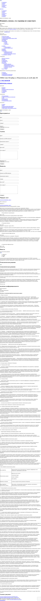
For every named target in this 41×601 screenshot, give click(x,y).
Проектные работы (5, 36)
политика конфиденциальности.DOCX (7, 597)
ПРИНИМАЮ (2, 600)
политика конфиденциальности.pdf (6, 596)
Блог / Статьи (4, 68)
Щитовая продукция (8, 52)
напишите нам (7, 31)
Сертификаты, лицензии (6, 54)
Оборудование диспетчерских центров (9, 108)
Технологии (4, 5)
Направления (4, 41)
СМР (3, 97)
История (3, 59)
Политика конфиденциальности (8, 89)
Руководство (4, 60)
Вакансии (6, 67)
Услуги (3, 4)
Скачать (16, 596)
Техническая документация (7, 75)
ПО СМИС (4, 40)
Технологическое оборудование (10, 53)
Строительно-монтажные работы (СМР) (9, 38)
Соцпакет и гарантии (8, 66)
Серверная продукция (8, 51)
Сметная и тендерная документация (8, 96)
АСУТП (5, 43)
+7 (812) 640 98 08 (5, 80)
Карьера (3, 6)
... (4, 45)
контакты (1, 8)
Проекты (3, 3)
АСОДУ (5, 42)
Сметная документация (6, 37)
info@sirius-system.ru (6, 83)
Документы (4, 7)
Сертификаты (4, 73)
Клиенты (3, 48)
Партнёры (4, 49)
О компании (4, 2)
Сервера (3, 104)
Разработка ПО (5, 39)
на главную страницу (12, 29)
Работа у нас (4, 63)
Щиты (3, 105)
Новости (3, 88)
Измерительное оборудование (7, 107)
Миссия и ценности (5, 58)
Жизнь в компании (7, 64)
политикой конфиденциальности (15, 599)
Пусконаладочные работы (7, 100)
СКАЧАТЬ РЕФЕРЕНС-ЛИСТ (5, 205)
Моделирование (5, 99)
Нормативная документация (7, 74)
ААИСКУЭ (6, 44)
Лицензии (4, 72)
